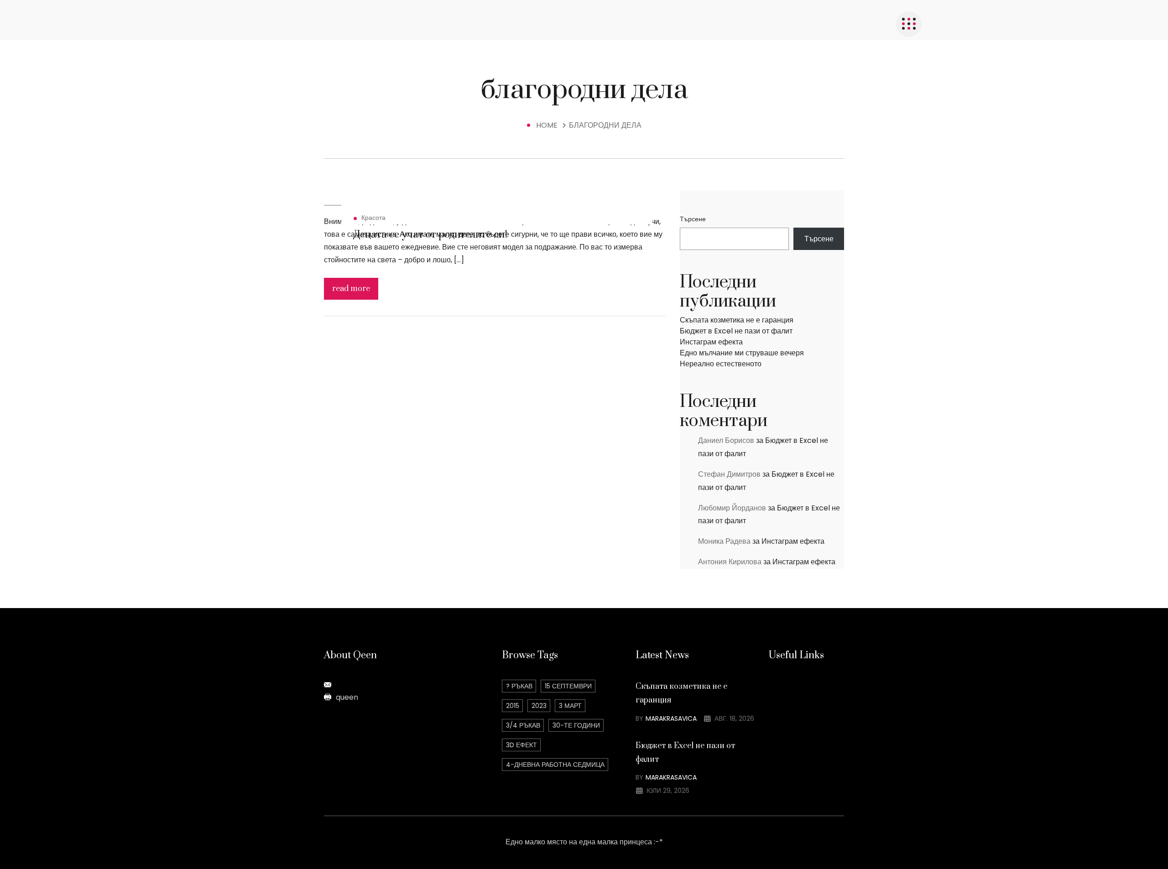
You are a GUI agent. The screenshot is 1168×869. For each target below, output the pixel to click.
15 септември (568, 686)
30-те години (576, 725)
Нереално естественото (720, 364)
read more (351, 289)
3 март (570, 705)
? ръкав (519, 686)
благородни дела (605, 125)
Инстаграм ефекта (711, 342)
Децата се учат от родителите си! (430, 235)
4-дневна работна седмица (555, 764)
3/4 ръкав (523, 725)
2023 (539, 705)
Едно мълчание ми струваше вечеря (742, 353)
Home (548, 125)
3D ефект (521, 744)
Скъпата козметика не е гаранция (736, 320)
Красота (373, 217)
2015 (512, 705)
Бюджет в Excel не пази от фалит (736, 331)
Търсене (693, 219)
